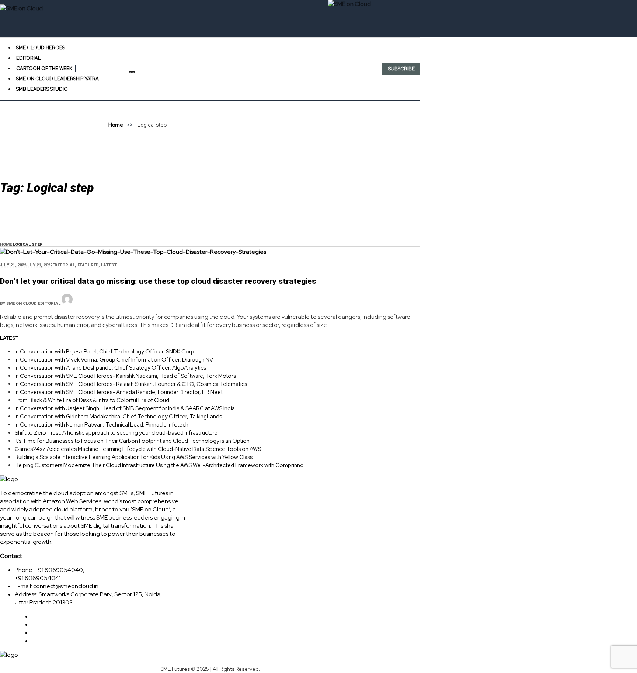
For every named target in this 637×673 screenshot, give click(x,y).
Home (115, 124)
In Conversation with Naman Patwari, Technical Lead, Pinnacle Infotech (101, 424)
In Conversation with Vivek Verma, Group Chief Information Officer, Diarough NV (114, 359)
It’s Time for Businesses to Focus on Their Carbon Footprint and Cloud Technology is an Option (132, 441)
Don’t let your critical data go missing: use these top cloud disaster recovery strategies (158, 281)
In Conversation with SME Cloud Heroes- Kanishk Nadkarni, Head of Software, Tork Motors (125, 376)
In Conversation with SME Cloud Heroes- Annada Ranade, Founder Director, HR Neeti (119, 392)
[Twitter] (137, 72)
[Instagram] (140, 72)
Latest (109, 265)
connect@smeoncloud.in (65, 586)
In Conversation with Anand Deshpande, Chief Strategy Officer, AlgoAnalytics (110, 368)
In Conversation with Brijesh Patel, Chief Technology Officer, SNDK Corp (104, 351)
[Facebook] (136, 72)
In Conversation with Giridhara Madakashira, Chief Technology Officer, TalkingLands (118, 416)
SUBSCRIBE (401, 69)
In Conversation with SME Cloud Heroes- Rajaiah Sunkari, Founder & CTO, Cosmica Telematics (131, 384)
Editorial (63, 265)
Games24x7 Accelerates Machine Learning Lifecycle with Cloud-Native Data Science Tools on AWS (138, 449)
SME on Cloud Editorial (33, 303)
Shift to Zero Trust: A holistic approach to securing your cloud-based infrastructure (116, 432)
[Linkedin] (139, 72)
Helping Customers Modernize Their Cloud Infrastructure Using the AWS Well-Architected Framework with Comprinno (159, 465)
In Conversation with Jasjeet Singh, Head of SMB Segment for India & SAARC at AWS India (125, 408)
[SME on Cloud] (210, 8)
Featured (87, 265)
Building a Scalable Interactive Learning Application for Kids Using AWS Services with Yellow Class (134, 457)
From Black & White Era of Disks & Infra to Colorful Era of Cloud (92, 400)
